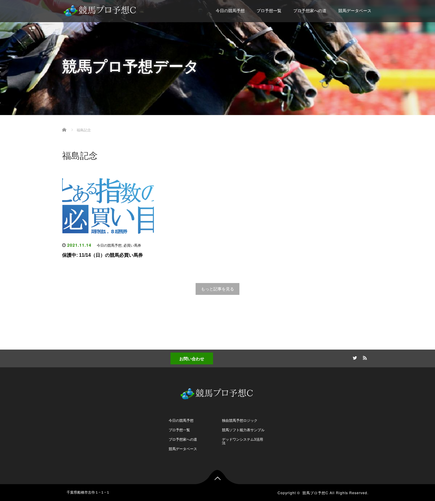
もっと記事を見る (217, 289)
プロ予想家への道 (309, 10)
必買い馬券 (132, 245)
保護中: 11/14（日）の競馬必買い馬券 (102, 255)
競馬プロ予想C (315, 492)
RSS (364, 357)
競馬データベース (354, 10)
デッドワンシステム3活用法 (242, 441)
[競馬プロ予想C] (100, 9)
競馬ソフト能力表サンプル (243, 430)
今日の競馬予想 (230, 10)
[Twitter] (353, 357)
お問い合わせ (191, 358)
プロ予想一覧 (269, 10)
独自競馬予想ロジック (239, 420)
